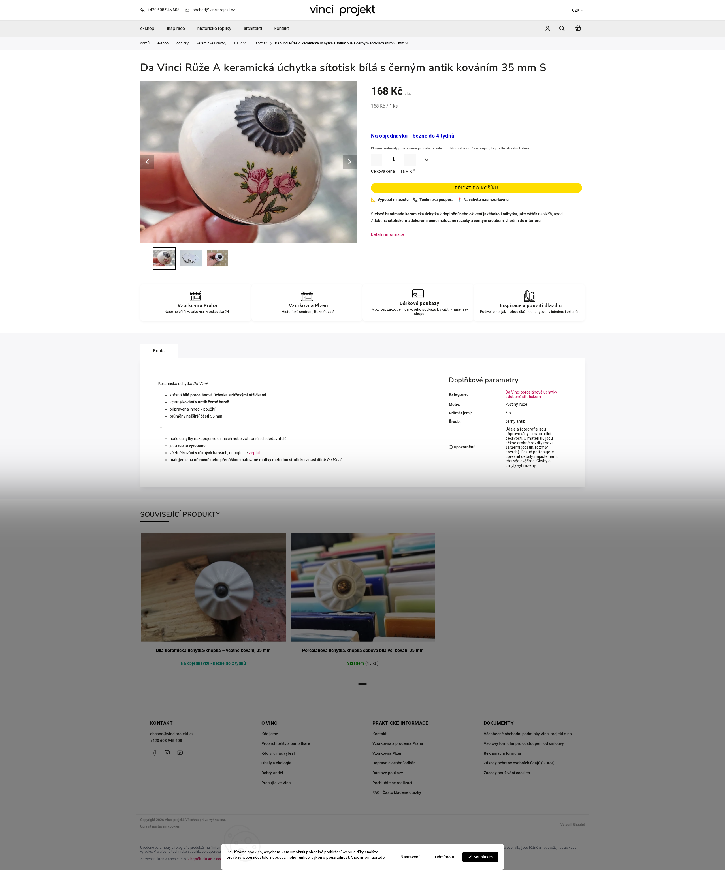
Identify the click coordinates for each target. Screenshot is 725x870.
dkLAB (207, 859)
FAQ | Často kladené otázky (396, 792)
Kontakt (379, 734)
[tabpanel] (213, 606)
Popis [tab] (159, 350)
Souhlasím (483, 857)
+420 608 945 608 (166, 740)
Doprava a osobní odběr (393, 763)
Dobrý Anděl (272, 773)
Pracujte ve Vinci (276, 783)
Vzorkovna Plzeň (387, 753)
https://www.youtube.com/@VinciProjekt (180, 753)
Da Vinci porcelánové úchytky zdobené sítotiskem (531, 394)
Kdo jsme (269, 734)
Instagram (167, 753)
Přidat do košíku (476, 187)
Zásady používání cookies (507, 773)
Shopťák (194, 859)
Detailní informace (387, 234)
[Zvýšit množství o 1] (410, 160)
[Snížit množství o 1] (376, 160)
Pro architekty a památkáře (285, 743)
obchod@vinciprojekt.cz (171, 734)
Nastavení (409, 857)
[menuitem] (150, 29)
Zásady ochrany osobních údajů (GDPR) (519, 763)
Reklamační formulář (502, 753)
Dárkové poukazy (387, 773)
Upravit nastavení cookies (160, 826)
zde (381, 857)
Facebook (154, 753)
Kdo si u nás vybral (278, 753)
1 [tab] (362, 684)
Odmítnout (444, 857)
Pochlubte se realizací (392, 783)
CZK (575, 10)
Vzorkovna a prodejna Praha (397, 743)
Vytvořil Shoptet (572, 825)
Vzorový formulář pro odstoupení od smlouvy (524, 743)
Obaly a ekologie (276, 763)
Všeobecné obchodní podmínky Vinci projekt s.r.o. (528, 734)
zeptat (255, 452)
